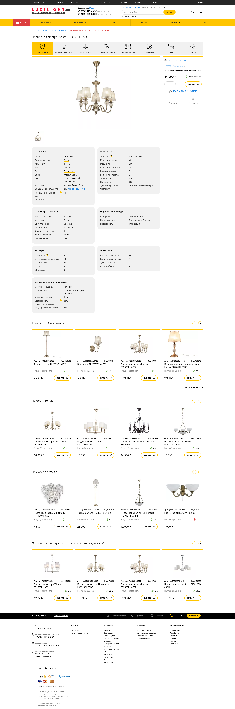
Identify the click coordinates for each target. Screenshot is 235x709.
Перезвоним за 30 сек (131, 8)
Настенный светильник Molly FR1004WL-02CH (49, 514)
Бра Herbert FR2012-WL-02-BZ (179, 512)
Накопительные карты (79, 633)
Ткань (75, 185)
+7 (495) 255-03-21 (96, 14)
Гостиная (68, 293)
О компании (177, 625)
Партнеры (174, 644)
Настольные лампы (111, 638)
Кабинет (68, 290)
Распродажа (75, 630)
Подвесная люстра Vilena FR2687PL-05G (47, 586)
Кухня (81, 290)
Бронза (67, 178)
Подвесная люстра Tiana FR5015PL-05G (90, 443)
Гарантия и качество (145, 636)
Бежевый (76, 178)
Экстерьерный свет (111, 644)
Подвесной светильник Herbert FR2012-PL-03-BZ (137, 514)
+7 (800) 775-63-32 (95, 11)
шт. (177, 616)
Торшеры (107, 641)
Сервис (141, 625)
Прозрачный (70, 181)
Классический (70, 174)
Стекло (82, 185)
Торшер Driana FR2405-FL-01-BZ (94, 512)
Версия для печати (177, 60)
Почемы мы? (175, 630)
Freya (66, 160)
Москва (92, 8)
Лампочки (108, 646)
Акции (74, 625)
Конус (66, 234)
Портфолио (174, 633)
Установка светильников (146, 633)
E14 (130, 178)
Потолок (68, 286)
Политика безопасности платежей (51, 686)
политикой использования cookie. (52, 698)
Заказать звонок (61, 616)
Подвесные (63, 30)
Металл (67, 185)
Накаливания (135, 156)
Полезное (173, 641)
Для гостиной (109, 660)
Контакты (154, 2)
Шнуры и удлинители (112, 652)
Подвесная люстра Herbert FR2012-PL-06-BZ (178, 443)
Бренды (138, 2)
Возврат (74, 2)
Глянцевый (134, 223)
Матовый (68, 227)
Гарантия (60, 2)
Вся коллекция (192, 387)
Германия (68, 156)
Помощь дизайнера (144, 638)
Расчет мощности (76, 189)
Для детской (108, 657)
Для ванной (108, 662)
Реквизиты (174, 636)
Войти (200, 2)
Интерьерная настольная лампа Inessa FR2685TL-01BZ (181, 366)
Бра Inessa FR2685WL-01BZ (91, 364)
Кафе (75, 290)
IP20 (66, 297)
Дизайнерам (122, 2)
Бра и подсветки (110, 636)
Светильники (109, 633)
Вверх (66, 238)
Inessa (67, 163)
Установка (105, 2)
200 (130, 163)
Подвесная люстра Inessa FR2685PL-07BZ (134, 366)
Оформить (193, 616)
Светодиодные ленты (112, 649)
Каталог (24, 22)
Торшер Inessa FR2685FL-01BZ (50, 364)
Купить (191, 84)
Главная (36, 30)
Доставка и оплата (40, 2)
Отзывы (89, 2)
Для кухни (108, 654)
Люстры (53, 30)
